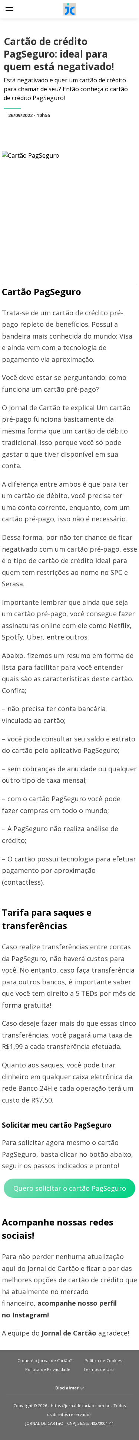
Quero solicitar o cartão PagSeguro (69, 1188)
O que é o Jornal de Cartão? (44, 1360)
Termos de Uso (98, 1369)
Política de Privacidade (47, 1369)
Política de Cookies (103, 1360)
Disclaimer (67, 1388)
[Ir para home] (69, 9)
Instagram (29, 1314)
